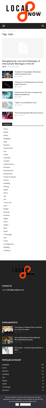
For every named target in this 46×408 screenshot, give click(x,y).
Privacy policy (25, 404)
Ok (17, 404)
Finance (6, 180)
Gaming (6, 186)
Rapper (5, 218)
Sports (5, 231)
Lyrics (5, 206)
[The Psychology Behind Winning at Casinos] (7, 115)
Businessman (8, 148)
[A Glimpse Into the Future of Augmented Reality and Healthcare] (7, 95)
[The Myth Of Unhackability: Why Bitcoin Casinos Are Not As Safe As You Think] (7, 74)
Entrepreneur (7, 174)
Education (6, 167)
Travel (5, 241)
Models (6, 209)
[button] (3, 26)
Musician (6, 212)
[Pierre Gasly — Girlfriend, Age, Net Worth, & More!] (7, 350)
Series (5, 222)
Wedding (6, 247)
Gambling (6, 183)
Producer (6, 215)
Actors (5, 129)
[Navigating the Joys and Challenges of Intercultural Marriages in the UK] (23, 48)
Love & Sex (7, 202)
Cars (5, 151)
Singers (5, 225)
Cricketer (6, 161)
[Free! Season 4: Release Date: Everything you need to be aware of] (7, 330)
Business (6, 145)
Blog (5, 142)
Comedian (6, 158)
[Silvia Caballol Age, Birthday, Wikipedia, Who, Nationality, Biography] (7, 340)
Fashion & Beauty (9, 177)
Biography (6, 138)
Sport (5, 228)
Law (4, 196)
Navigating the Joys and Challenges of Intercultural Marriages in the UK (21, 62)
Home (4, 31)
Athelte (5, 132)
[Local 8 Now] (23, 11)
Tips (4, 238)
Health (5, 190)
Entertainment (8, 170)
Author (5, 135)
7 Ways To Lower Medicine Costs (25, 102)
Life (4, 199)
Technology (7, 234)
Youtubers (6, 250)
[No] (43, 401)
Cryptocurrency (8, 164)
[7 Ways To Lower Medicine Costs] (7, 105)
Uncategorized (8, 244)
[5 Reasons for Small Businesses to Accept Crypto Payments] (7, 84)
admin (4, 66)
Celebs (5, 154)
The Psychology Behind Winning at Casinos (29, 113)
